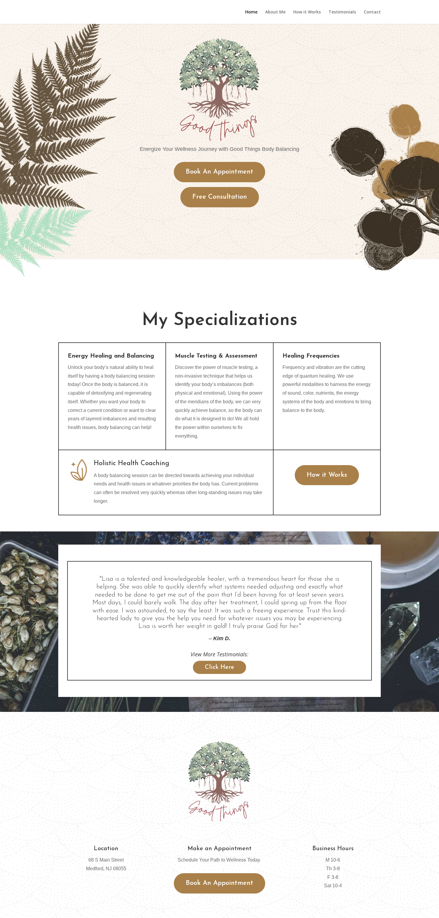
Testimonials (342, 12)
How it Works (307, 12)
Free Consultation (219, 197)
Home (251, 12)
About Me (275, 12)
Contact (372, 12)
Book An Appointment (219, 171)
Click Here (219, 667)
